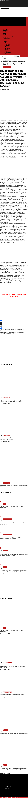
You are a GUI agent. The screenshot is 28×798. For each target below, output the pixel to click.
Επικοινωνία (6, 788)
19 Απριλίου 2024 (4, 89)
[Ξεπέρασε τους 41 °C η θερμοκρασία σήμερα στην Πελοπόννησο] (5, 500)
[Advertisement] (14, 348)
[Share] (14, 328)
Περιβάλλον (8, 47)
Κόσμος (5, 33)
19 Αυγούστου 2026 (5, 403)
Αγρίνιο (5, 29)
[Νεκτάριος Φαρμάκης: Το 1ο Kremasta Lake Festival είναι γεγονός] (14, 480)
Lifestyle (7, 48)
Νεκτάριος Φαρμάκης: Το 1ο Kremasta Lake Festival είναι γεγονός (14, 486)
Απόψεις (7, 44)
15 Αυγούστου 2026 (5, 489)
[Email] (14, 326)
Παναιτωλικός (6, 38)
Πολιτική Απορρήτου (8, 786)
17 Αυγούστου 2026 (5, 441)
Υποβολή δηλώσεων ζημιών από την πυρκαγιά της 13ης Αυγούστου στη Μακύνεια (13, 438)
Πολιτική (5, 34)
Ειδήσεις (5, 41)
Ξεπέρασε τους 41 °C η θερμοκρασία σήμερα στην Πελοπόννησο (11, 507)
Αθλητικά (7, 40)
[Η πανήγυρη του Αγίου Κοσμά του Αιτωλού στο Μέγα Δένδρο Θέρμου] (5, 515)
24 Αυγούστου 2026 (5, 633)
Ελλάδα (4, 32)
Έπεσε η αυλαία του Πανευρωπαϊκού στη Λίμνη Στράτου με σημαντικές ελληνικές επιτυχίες (14, 555)
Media (6, 49)
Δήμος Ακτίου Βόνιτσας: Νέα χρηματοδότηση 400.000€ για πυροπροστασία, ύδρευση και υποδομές (13, 400)
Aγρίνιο (5, 567)
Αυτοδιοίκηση (9, 36)
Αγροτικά (7, 42)
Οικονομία (5, 37)
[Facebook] (14, 321)
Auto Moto (8, 52)
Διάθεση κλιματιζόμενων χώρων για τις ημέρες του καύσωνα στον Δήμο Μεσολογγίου (12, 537)
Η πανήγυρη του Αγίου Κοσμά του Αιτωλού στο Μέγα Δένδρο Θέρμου (12, 523)
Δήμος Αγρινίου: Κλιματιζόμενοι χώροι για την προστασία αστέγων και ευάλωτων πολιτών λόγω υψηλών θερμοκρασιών (13, 572)
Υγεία (6, 53)
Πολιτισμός (8, 45)
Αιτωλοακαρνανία (7, 30)
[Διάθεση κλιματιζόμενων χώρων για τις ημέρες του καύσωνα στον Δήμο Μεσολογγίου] (5, 530)
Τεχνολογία (8, 51)
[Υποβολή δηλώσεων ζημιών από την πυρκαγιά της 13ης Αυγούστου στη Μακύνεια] (14, 433)
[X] (14, 323)
